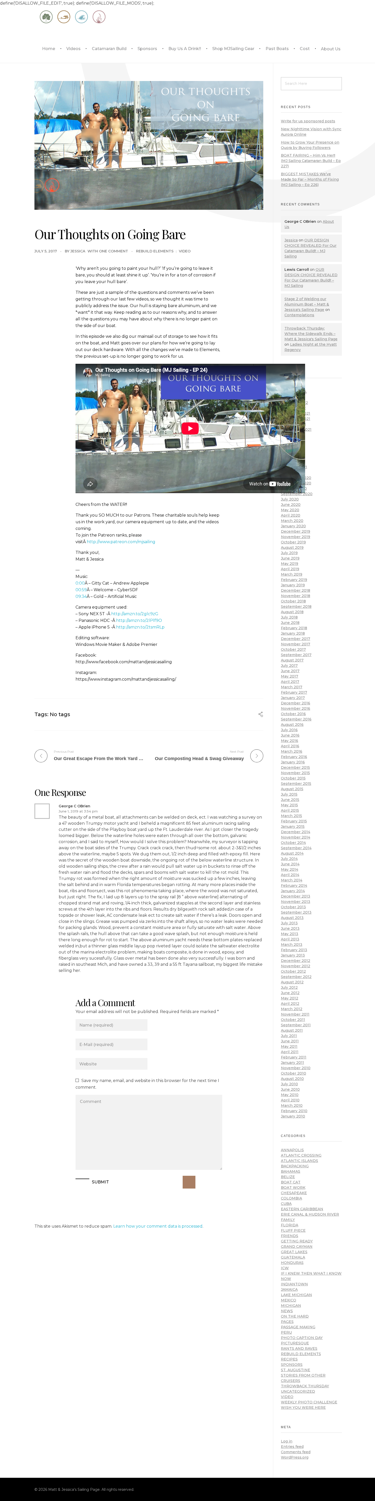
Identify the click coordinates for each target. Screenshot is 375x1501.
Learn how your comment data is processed (158, 1226)
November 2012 (295, 966)
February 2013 (294, 950)
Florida (289, 1225)
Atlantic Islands (299, 1160)
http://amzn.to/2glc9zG (134, 613)
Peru (286, 1332)
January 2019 (293, 585)
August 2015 (292, 789)
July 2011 (289, 1035)
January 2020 (293, 526)
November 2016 (295, 708)
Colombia (291, 1198)
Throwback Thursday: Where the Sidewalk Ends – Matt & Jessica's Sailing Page (311, 333)
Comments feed (295, 1452)
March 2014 (291, 880)
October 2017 (293, 649)
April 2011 (289, 1052)
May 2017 (289, 676)
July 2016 (289, 730)
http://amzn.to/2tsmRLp (140, 627)
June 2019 (290, 558)
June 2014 (290, 864)
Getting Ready (297, 1241)
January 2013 (293, 955)
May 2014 (289, 869)
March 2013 (291, 944)
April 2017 (290, 681)
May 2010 (289, 1094)
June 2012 (290, 993)
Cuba (286, 1203)
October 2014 (293, 842)
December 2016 (295, 703)
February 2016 (294, 756)
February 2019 (294, 579)
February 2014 (294, 885)
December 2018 (295, 590)
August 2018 (292, 612)
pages (287, 1321)
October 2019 (293, 542)
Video (185, 251)
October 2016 (293, 714)
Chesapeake (294, 1193)
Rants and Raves (299, 1348)
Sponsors (292, 1364)
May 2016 (289, 740)
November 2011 (295, 1014)
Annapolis (292, 1150)
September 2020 (296, 494)
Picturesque (295, 1343)
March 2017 (291, 687)
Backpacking (295, 1166)
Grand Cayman (296, 1246)
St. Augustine (295, 1370)
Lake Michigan (296, 1295)
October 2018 (293, 601)
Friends (289, 1236)
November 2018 (295, 596)
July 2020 (290, 499)
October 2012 (293, 971)
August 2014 (292, 853)
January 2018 (293, 633)
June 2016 (290, 735)
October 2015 (293, 778)
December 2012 (295, 960)
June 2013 (290, 928)
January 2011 (292, 1062)
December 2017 (295, 638)
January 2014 (293, 891)
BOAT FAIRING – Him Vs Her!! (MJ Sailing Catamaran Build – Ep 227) (311, 160)
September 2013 (296, 912)
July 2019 (289, 553)
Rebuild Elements (154, 251)
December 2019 (295, 531)
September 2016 (296, 719)
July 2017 (289, 665)
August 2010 (292, 1078)
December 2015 (295, 767)
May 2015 (289, 805)
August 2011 (292, 1030)
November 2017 (295, 644)
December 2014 (295, 832)
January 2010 (293, 1116)
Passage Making (298, 1327)
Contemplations (299, 315)
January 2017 (293, 697)
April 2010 (290, 1100)
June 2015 (290, 799)
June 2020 (291, 504)
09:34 (81, 596)
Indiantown (294, 1284)
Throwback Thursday (305, 1386)
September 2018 (296, 606)
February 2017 (294, 692)
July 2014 (289, 858)
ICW (285, 1268)
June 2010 (290, 1089)
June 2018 (290, 622)
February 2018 (294, 628)
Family (288, 1219)
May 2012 (289, 998)
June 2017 (290, 671)
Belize (288, 1176)
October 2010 (293, 1073)
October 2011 (293, 1019)
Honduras (292, 1262)
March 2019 (291, 574)
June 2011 (290, 1041)
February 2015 (294, 821)
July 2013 (289, 923)
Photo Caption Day (302, 1337)
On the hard (295, 1316)
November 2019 (295, 536)
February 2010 (294, 1111)
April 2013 (290, 939)
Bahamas (290, 1171)
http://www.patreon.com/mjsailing (121, 541)
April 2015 (290, 810)
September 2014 (296, 848)
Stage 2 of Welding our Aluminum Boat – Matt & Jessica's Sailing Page (306, 304)
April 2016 (290, 746)
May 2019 (289, 563)
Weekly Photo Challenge (309, 1402)
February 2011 (293, 1057)
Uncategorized (298, 1391)
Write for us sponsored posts (308, 121)
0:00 (80, 583)
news (287, 1311)
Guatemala (293, 1257)
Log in (286, 1441)
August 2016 (292, 724)
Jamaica (289, 1289)
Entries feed (292, 1446)
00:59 (81, 589)
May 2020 (290, 510)
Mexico (288, 1300)
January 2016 (293, 762)
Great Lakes (294, 1252)
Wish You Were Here (303, 1407)
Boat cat (291, 1182)
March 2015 (291, 815)
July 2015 (289, 794)
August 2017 (292, 660)
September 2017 (296, 655)
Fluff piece (293, 1230)
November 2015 (295, 773)
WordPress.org (294, 1457)
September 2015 (296, 783)
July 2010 (289, 1084)
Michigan (291, 1305)
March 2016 (291, 751)
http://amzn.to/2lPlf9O (139, 620)
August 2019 (292, 547)
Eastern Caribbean (302, 1209)
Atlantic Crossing (301, 1155)
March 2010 (292, 1105)
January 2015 (293, 826)
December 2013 (295, 896)
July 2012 (289, 987)
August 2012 (292, 982)
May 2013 (289, 934)
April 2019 (290, 569)
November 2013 (295, 901)
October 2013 (293, 907)
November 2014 (295, 837)
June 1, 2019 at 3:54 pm (78, 811)
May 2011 (289, 1046)
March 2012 (291, 1009)
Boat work (293, 1187)
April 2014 (290, 874)
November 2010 (295, 1068)
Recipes (289, 1359)
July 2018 (289, 617)
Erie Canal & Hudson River (310, 1214)
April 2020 (290, 515)
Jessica (77, 251)
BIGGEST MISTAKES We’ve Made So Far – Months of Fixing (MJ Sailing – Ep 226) (310, 179)
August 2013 (292, 917)
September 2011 (296, 1025)
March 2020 (292, 520)
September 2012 (296, 976)
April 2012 (290, 1003)
